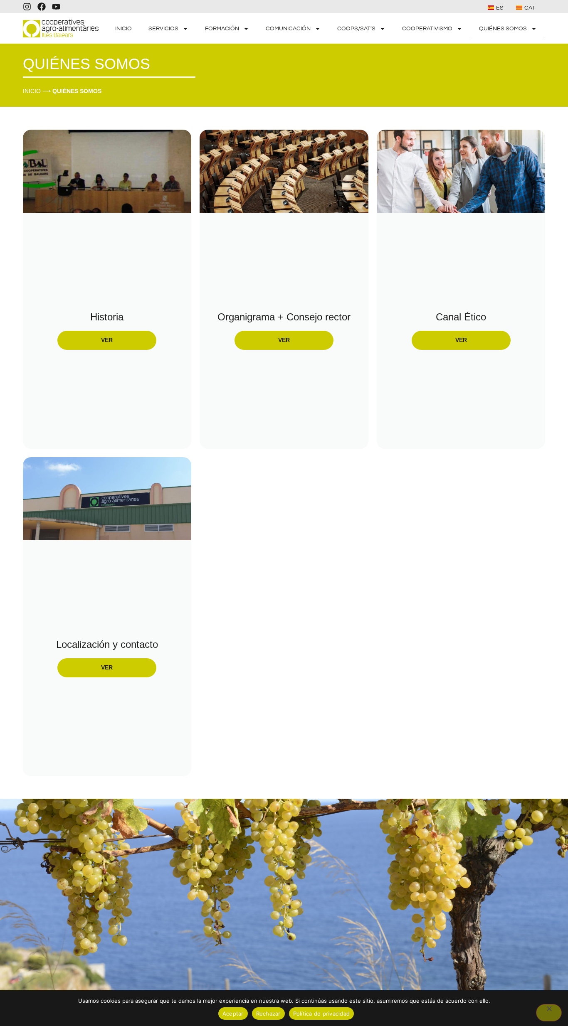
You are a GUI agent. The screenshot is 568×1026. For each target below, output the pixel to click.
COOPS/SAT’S (356, 29)
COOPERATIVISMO (427, 29)
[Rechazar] (549, 1012)
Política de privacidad (321, 1013)
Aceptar (233, 1013)
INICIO (123, 29)
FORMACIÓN (222, 29)
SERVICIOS (163, 29)
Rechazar (268, 1013)
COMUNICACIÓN (288, 29)
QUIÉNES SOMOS (503, 29)
